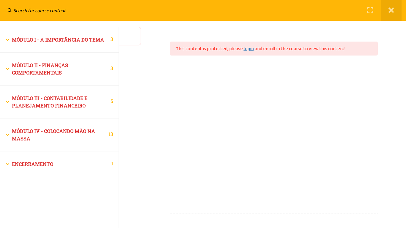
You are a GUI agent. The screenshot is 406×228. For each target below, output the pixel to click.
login (249, 48)
